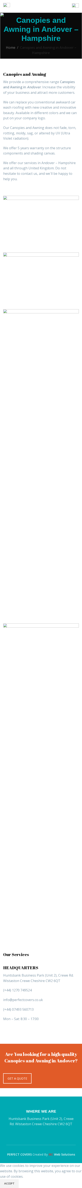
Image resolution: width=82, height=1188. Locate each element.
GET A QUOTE (17, 1078)
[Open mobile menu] (6, 6)
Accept (9, 1183)
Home (10, 47)
